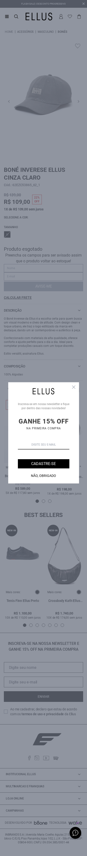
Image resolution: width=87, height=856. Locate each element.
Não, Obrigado (43, 476)
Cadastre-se (43, 463)
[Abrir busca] (16, 16)
